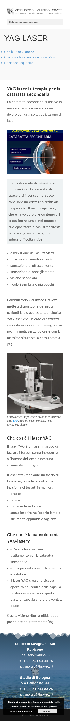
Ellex (15, 421)
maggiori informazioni (21, 711)
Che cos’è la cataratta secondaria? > (29, 57)
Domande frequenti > (18, 63)
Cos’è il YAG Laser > (19, 51)
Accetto (47, 711)
